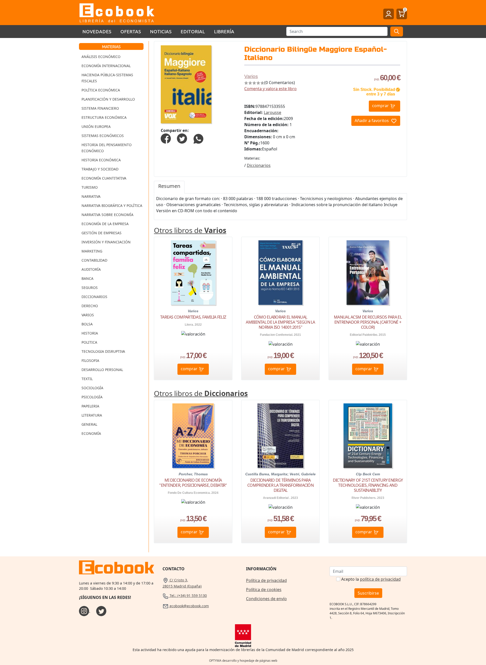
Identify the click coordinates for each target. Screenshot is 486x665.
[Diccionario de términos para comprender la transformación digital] (280, 435)
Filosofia (90, 360)
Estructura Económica (104, 117)
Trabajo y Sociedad (100, 169)
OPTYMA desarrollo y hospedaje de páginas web (243, 660)
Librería (224, 31)
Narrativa (91, 196)
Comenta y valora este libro (270, 88)
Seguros (90, 287)
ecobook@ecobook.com (189, 605)
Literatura (92, 415)
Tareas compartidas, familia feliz (193, 317)
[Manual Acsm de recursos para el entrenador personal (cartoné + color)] (367, 272)
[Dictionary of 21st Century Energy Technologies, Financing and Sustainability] (367, 435)
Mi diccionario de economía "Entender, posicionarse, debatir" (193, 483)
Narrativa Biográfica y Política (112, 205)
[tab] (169, 187)
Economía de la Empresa (105, 223)
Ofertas (130, 31)
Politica (89, 342)
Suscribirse (368, 593)
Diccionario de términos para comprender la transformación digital (280, 485)
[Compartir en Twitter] (182, 138)
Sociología (92, 387)
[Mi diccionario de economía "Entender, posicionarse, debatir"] (193, 435)
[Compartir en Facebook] (166, 138)
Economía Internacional (106, 65)
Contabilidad (94, 260)
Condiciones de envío (266, 598)
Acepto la (371, 579)
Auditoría (91, 269)
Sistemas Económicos (103, 135)
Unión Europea (96, 126)
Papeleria (90, 406)
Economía (91, 433)
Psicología (92, 397)
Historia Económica (101, 160)
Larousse (272, 112)
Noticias (161, 31)
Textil (87, 378)
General (89, 424)
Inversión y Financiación (106, 242)
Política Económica (101, 90)
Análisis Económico (101, 56)
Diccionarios (94, 296)
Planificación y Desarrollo (108, 99)
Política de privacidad (266, 580)
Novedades (97, 31)
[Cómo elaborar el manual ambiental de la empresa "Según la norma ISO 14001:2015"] (280, 272)
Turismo (90, 187)
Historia (90, 333)
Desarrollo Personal (102, 369)
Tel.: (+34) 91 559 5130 (188, 595)
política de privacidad (380, 579)
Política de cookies (263, 589)
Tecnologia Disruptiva (103, 351)
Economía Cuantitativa (104, 178)
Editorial (193, 31)
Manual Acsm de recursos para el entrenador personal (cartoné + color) (368, 322)
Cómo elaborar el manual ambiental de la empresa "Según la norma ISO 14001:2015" (280, 322)
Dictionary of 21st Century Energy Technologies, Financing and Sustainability (368, 485)
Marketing (92, 251)
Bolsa (87, 324)
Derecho (90, 305)
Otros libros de (190, 230)
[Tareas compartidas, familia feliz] (193, 272)
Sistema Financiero (100, 108)
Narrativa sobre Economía (107, 214)
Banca (87, 278)
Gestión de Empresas (102, 232)
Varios (88, 314)
